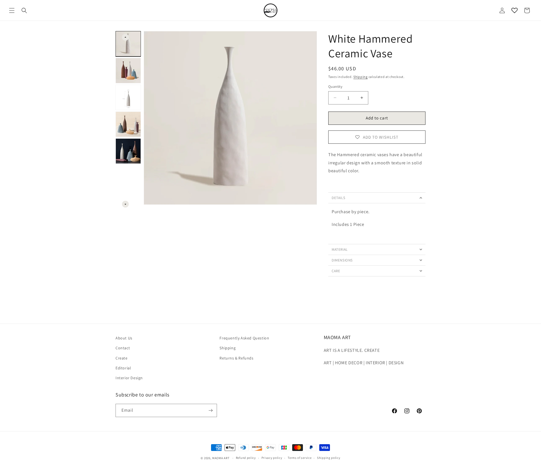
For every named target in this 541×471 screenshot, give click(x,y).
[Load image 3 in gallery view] (128, 97)
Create (122, 358)
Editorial (123, 367)
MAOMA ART (220, 458)
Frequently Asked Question (244, 338)
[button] (12, 10)
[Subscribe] (210, 410)
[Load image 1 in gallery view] (128, 43)
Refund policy (246, 458)
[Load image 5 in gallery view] (128, 151)
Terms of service (299, 458)
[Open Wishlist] (514, 10)
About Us (124, 338)
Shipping (360, 77)
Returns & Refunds (236, 358)
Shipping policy (328, 458)
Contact (123, 348)
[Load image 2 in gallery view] (128, 70)
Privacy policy (271, 458)
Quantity (335, 86)
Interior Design (129, 377)
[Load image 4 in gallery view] (128, 124)
